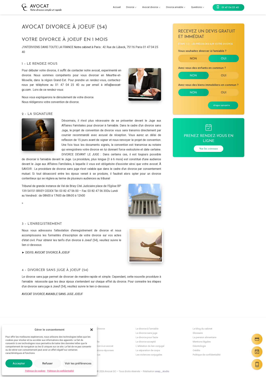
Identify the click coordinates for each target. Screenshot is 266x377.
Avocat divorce (150, 7)
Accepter (19, 363)
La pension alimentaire (204, 337)
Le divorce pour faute (147, 337)
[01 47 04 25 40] (257, 364)
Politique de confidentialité (60, 371)
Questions (196, 7)
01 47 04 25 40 (230, 7)
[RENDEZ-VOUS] (257, 351)
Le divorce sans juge (146, 333)
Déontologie (199, 346)
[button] (91, 329)
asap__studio (162, 371)
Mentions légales (202, 341)
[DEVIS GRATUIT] (257, 339)
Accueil (117, 7)
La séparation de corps (148, 350)
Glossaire (198, 333)
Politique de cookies (35, 371)
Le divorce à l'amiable (147, 328)
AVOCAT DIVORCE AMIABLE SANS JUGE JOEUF (52, 294)
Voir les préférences (78, 363)
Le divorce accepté (146, 341)
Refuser (47, 363)
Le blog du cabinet (202, 328)
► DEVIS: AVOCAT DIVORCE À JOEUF (46, 252)
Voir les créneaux (208, 148)
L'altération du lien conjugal (150, 346)
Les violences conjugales (149, 354)
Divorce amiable (174, 7)
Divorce (130, 7)
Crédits (196, 350)
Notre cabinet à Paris (87, 47)
